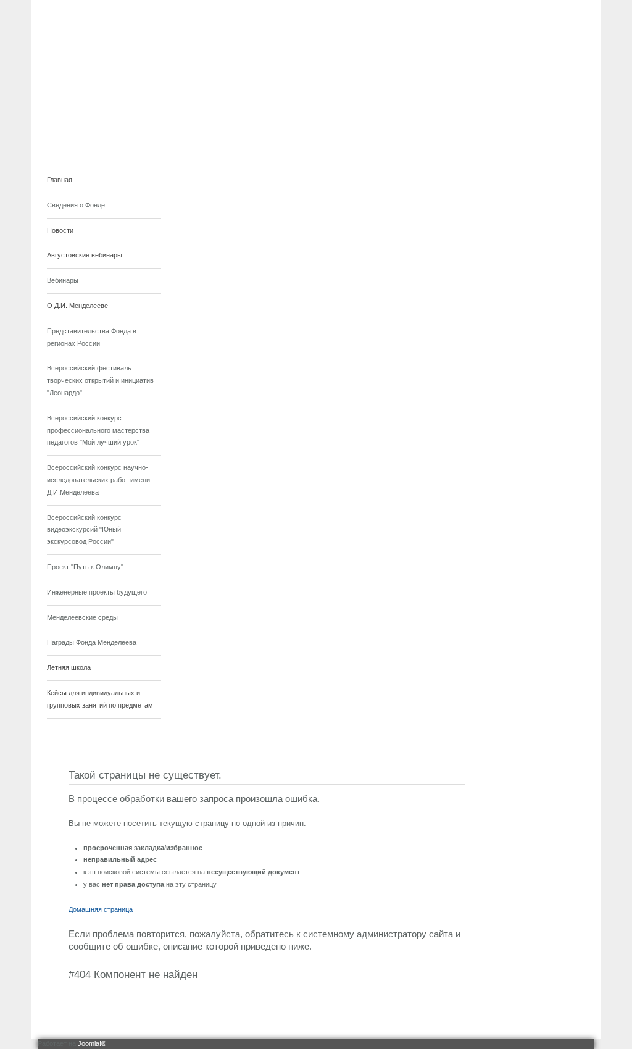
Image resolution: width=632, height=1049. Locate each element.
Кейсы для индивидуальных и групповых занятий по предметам (100, 699)
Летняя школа (69, 667)
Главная (59, 179)
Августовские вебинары (84, 255)
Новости (60, 230)
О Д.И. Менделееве (77, 305)
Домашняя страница (101, 909)
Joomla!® (92, 1043)
